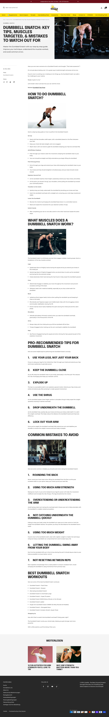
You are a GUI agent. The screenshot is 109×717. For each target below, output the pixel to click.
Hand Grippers (24, 15)
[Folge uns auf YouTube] (52, 686)
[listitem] (6, 82)
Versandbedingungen (9, 697)
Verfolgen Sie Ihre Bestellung (11, 704)
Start (4, 19)
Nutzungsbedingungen (10, 700)
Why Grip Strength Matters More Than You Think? (67, 667)
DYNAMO (90, 15)
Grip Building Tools (43, 15)
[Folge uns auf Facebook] (43, 686)
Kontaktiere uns (7, 687)
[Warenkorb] (105, 8)
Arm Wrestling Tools (101, 15)
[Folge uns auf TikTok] (56, 686)
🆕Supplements (12, 15)
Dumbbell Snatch (8, 23)
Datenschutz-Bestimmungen (11, 692)
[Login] (101, 8)
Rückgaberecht (7, 695)
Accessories (54, 15)
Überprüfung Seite (8, 702)
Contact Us (82, 15)
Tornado (33, 15)
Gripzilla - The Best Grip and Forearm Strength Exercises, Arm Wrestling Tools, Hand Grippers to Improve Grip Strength (93, 684)
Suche (5, 685)
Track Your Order (65, 15)
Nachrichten (9, 19)
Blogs (74, 15)
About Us (5, 690)
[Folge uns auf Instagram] (48, 686)
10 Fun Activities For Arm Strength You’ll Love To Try (39, 667)
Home (3, 15)
